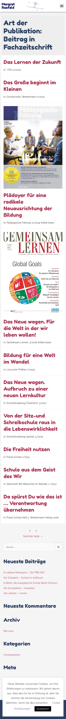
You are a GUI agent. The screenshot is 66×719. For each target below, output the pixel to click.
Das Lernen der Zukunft (32, 62)
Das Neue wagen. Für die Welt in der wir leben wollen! (29, 328)
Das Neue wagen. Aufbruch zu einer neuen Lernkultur (26, 388)
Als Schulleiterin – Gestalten (19, 588)
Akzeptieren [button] (43, 709)
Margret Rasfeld (8, 6)
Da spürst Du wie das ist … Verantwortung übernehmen (33, 503)
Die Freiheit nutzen (27, 449)
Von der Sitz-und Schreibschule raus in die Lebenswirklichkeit (31, 422)
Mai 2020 (9, 631)
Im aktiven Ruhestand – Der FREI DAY (24, 572)
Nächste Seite (33, 536)
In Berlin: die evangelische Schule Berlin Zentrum (31, 583)
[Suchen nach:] (33, 547)
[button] (61, 5)
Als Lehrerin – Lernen (15, 593)
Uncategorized (12, 654)
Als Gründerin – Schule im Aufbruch (23, 577)
